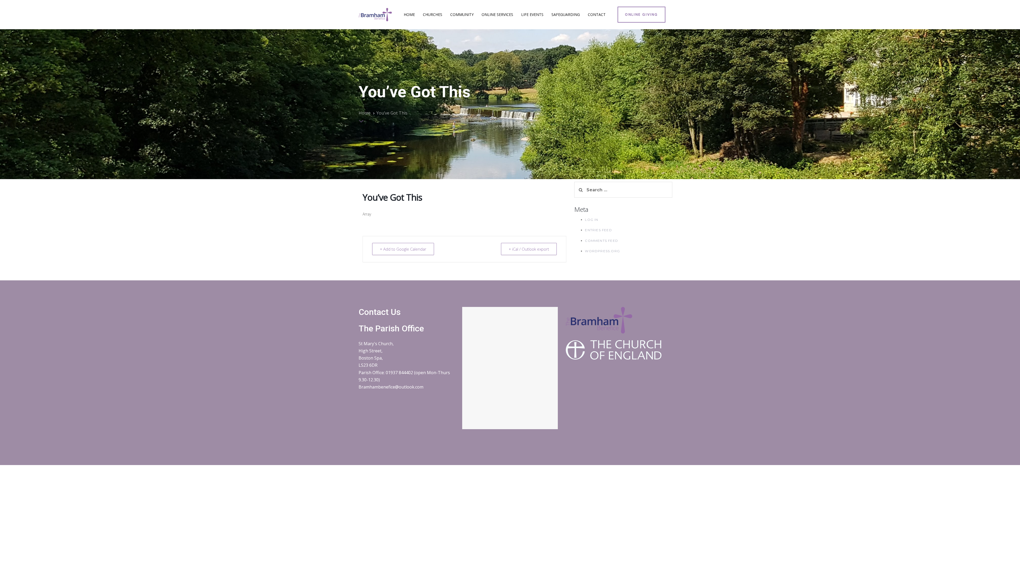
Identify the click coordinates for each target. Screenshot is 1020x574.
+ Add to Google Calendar (403, 249)
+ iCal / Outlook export (529, 249)
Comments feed (601, 241)
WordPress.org (602, 251)
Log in (591, 220)
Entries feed (598, 230)
